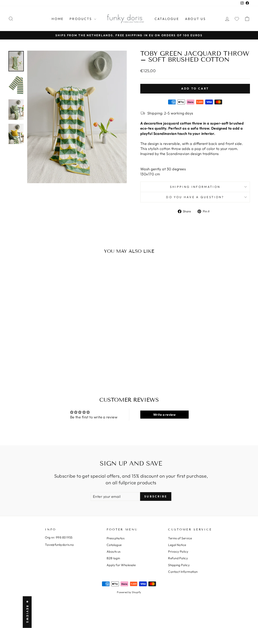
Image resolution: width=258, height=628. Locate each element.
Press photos (115, 538)
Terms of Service (180, 538)
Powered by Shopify (129, 592)
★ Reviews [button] (27, 612)
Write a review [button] (164, 415)
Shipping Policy (179, 565)
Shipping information (195, 187)
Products (81, 19)
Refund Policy (178, 558)
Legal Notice (177, 545)
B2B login (113, 558)
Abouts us (114, 551)
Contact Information (183, 572)
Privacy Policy (178, 551)
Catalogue (167, 19)
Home (57, 19)
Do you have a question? (195, 197)
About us (195, 19)
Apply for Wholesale (121, 565)
